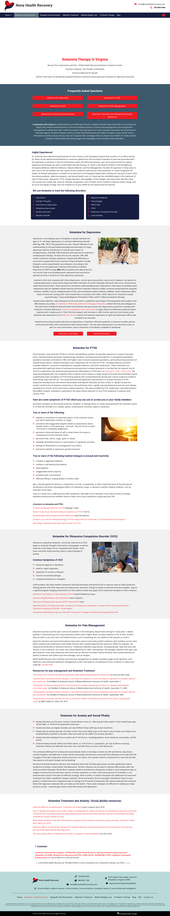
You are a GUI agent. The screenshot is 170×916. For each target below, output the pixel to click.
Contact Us (148, 897)
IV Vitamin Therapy (122, 897)
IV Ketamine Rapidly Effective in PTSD (48, 508)
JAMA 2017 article (68, 315)
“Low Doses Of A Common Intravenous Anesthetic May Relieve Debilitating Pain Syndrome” (71, 675)
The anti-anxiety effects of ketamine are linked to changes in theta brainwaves (66, 834)
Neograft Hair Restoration (61, 897)
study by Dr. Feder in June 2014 (118, 371)
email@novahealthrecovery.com (151, 4)
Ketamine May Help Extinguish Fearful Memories (53, 515)
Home (19, 897)
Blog (134, 897)
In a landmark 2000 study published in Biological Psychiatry (81, 304)
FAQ (140, 897)
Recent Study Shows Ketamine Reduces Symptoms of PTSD (58, 512)
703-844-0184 (46, 665)
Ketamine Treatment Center (36, 897)
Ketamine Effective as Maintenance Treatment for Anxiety (57, 807)
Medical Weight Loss (103, 897)
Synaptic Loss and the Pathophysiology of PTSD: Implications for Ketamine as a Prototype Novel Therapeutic (79, 519)
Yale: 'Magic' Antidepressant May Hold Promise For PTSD (57, 523)
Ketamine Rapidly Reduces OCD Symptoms (51, 598)
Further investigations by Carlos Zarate (79, 309)
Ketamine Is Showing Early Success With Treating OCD (56, 602)
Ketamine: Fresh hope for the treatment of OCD (53, 594)
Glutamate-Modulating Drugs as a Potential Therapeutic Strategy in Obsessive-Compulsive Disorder (75, 612)
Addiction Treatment (83, 897)
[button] (58, 98)
